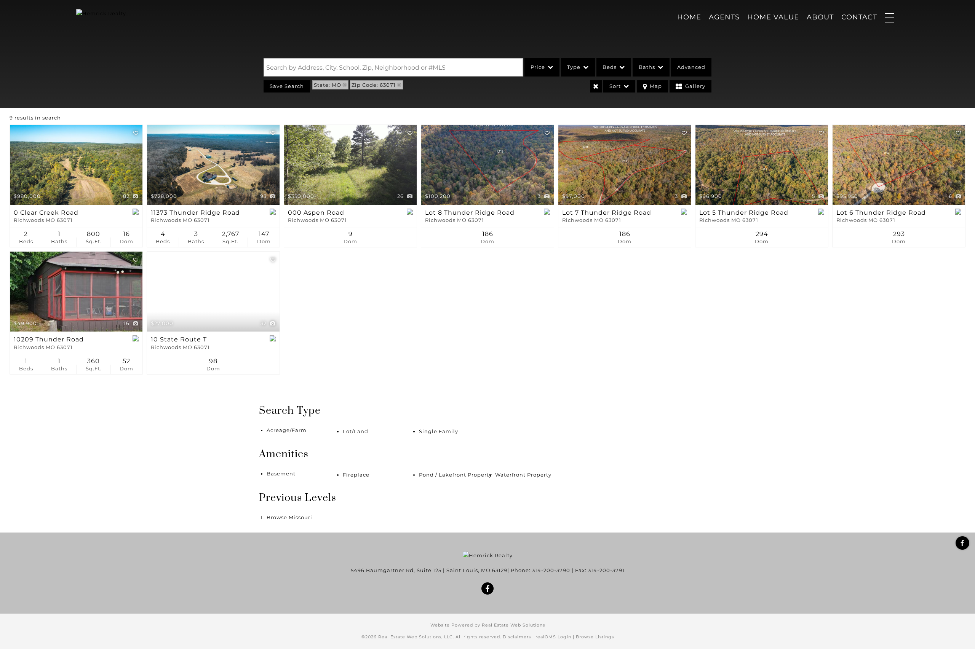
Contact (859, 17)
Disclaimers (517, 636)
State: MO (327, 85)
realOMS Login (553, 636)
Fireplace (356, 475)
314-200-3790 (551, 570)
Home (689, 17)
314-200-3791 (606, 570)
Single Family (438, 431)
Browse (289, 517)
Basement (281, 473)
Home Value (773, 17)
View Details (76, 164)
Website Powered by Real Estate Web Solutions (487, 625)
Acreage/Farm (287, 430)
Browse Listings (595, 636)
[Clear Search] (596, 86)
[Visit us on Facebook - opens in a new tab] (962, 543)
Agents (724, 17)
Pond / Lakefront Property (455, 475)
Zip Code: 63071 (374, 85)
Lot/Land (355, 431)
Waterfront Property (523, 475)
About (820, 17)
